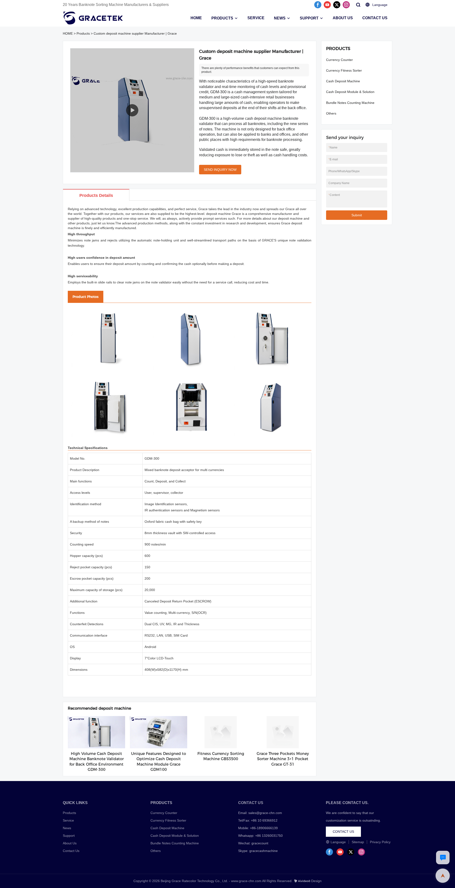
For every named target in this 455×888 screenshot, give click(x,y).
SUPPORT (309, 18)
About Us (70, 843)
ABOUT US (343, 18)
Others (331, 113)
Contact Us (71, 851)
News (67, 828)
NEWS (280, 18)
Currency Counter (339, 60)
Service (68, 820)
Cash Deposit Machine (343, 81)
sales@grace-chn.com (265, 813)
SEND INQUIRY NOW (220, 169)
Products (83, 33)
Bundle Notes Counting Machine (350, 103)
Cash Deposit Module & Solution (350, 92)
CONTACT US (374, 18)
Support (69, 835)
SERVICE (255, 18)
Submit (356, 215)
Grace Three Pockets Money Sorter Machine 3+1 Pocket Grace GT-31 (283, 759)
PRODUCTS (222, 18)
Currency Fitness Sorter (344, 70)
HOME (196, 18)
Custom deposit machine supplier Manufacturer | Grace (135, 33)
